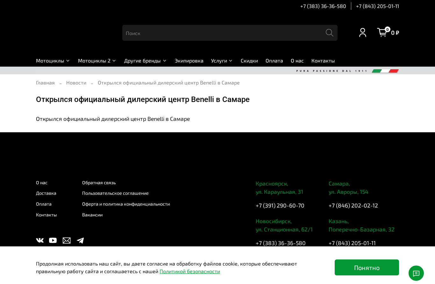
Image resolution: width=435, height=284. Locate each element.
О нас (297, 60)
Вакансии (92, 214)
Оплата (274, 60)
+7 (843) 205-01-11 (377, 6)
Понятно (367, 267)
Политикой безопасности (190, 271)
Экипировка (189, 60)
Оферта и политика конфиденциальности (126, 204)
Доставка (46, 193)
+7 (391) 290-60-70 (280, 205)
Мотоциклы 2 (94, 60)
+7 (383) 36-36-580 (323, 6)
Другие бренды (142, 60)
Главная (45, 82)
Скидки (249, 60)
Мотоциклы (50, 60)
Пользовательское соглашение (115, 193)
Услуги (219, 60)
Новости (76, 82)
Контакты (323, 60)
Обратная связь (99, 182)
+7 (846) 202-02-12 (353, 205)
